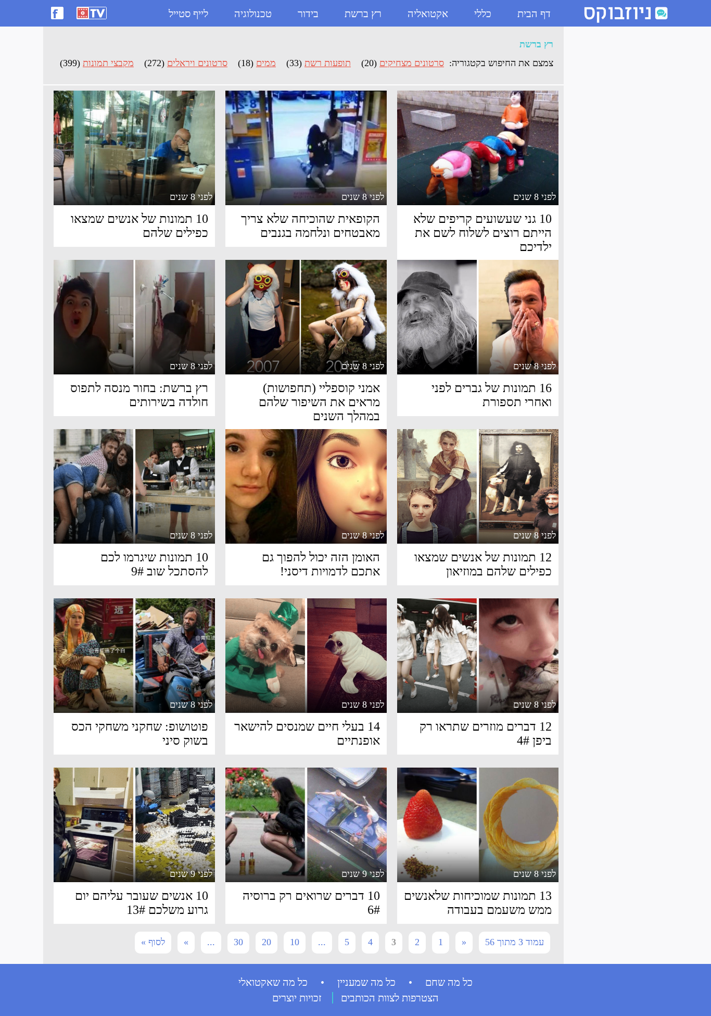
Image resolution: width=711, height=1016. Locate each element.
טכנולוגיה (253, 13)
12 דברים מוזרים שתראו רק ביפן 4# (486, 733)
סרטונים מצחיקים (411, 63)
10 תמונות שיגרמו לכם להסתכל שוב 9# (154, 564)
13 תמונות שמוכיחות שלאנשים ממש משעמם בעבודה (478, 903)
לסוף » (153, 942)
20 (266, 942)
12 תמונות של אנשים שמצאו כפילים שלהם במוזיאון (483, 564)
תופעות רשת (327, 63)
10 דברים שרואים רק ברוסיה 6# (311, 903)
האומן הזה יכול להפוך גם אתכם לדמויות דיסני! (321, 564)
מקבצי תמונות (108, 63)
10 (294, 942)
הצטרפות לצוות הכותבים (390, 998)
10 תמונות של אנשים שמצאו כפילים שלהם (139, 226)
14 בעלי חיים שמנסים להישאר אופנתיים (307, 733)
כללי (482, 13)
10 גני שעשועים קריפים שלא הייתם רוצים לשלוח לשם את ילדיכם (482, 233)
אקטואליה (428, 13)
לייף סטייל (188, 13)
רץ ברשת (363, 13)
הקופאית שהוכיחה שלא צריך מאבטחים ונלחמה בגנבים (310, 226)
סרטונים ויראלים (197, 63)
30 (238, 942)
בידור (308, 13)
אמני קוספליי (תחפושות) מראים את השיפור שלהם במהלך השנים (319, 402)
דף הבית (534, 13)
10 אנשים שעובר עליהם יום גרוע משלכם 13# (141, 903)
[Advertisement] (610, 188)
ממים (266, 63)
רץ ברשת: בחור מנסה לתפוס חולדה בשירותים (139, 395)
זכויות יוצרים (297, 998)
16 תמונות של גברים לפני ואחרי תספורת (491, 395)
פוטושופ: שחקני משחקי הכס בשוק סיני (139, 733)
